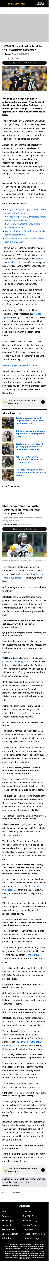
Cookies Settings (31, 1238)
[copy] (17, 58)
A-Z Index (6, 1238)
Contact (5, 1216)
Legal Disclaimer (10, 1234)
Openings (27, 1211)
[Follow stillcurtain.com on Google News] (43, 402)
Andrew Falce (11, 524)
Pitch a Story (8, 1225)
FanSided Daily (30, 1220)
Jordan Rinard (11, 54)
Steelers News (15, 486)
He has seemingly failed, (17, 661)
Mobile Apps (8, 1220)
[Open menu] (3, 3)
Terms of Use (8, 1229)
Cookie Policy (29, 1229)
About (5, 1211)
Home (4, 486)
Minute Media (14, 1244)
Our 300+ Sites (30, 1216)
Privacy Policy (29, 1225)
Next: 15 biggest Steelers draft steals (19, 365)
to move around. (33, 955)
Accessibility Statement (34, 1234)
